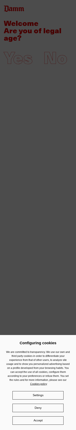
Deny (38, 407)
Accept (38, 420)
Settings (38, 395)
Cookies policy (38, 384)
